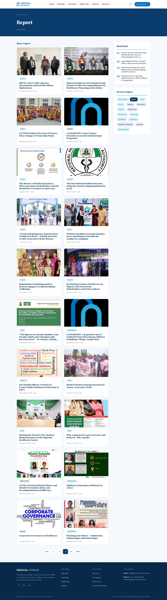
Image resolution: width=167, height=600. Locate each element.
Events (120, 104)
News (142, 99)
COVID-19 (122, 119)
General (130, 104)
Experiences (122, 99)
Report (133, 99)
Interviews (72, 4)
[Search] (130, 4)
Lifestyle (140, 124)
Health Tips (84, 4)
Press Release (123, 129)
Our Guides (96, 577)
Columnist (133, 119)
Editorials (61, 4)
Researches (122, 114)
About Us (105, 4)
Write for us (141, 4)
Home (51, 4)
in (24, 585)
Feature (95, 4)
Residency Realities (125, 124)
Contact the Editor (99, 586)
